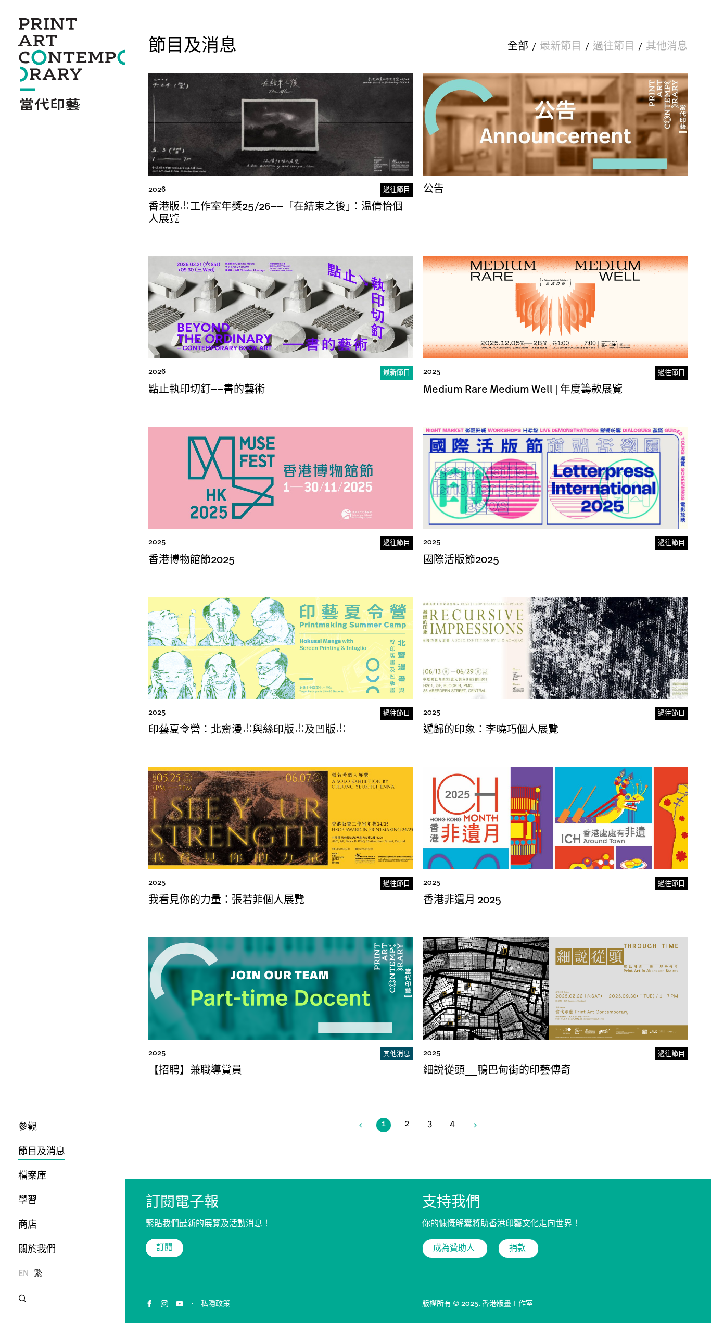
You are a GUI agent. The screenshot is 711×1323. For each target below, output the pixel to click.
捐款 (518, 1248)
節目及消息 (41, 1152)
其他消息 (667, 47)
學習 (27, 1201)
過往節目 (613, 47)
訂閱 (164, 1248)
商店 (27, 1225)
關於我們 (37, 1250)
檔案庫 (32, 1176)
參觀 (27, 1127)
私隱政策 (215, 1304)
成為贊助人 (455, 1248)
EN (23, 1274)
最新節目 (560, 47)
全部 (517, 47)
